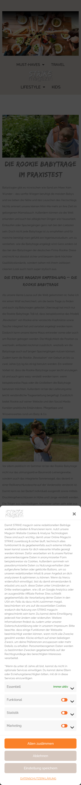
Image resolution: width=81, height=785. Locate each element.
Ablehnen (40, 756)
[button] (74, 513)
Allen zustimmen (40, 744)
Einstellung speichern (40, 768)
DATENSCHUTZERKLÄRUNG (38, 778)
